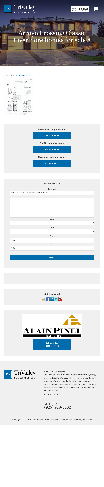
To (52, 244)
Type (52, 196)
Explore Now (51, 135)
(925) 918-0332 (52, 344)
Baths (52, 227)
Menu (96, 11)
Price (52, 236)
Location (52, 189)
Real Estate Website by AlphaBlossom (79, 419)
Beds (52, 219)
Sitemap (62, 419)
